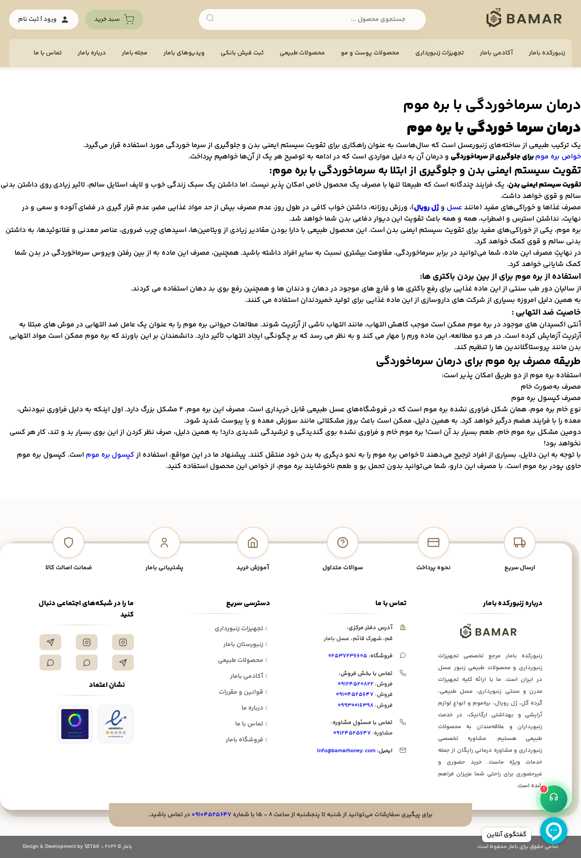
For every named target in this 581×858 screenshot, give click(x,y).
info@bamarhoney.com (346, 750)
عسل (454, 207)
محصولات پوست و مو (370, 53)
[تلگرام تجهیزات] (50, 642)
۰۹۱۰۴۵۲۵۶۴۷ (355, 694)
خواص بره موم (558, 157)
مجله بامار (135, 53)
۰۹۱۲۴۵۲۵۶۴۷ (352, 733)
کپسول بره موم (110, 455)
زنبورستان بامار (245, 645)
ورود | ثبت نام (37, 20)
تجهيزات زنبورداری (439, 53)
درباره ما (254, 708)
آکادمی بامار (496, 53)
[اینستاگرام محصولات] (87, 642)
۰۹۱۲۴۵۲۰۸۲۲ (356, 684)
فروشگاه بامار (247, 740)
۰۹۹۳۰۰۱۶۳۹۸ (356, 705)
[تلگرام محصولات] (123, 663)
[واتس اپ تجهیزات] (87, 663)
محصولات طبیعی (302, 53)
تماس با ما (48, 53)
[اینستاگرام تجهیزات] (123, 642)
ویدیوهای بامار (184, 53)
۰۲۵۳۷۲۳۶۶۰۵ (347, 656)
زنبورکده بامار (547, 53)
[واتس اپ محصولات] (50, 663)
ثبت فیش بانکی (242, 53)
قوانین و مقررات (243, 692)
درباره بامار (92, 53)
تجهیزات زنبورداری (241, 629)
